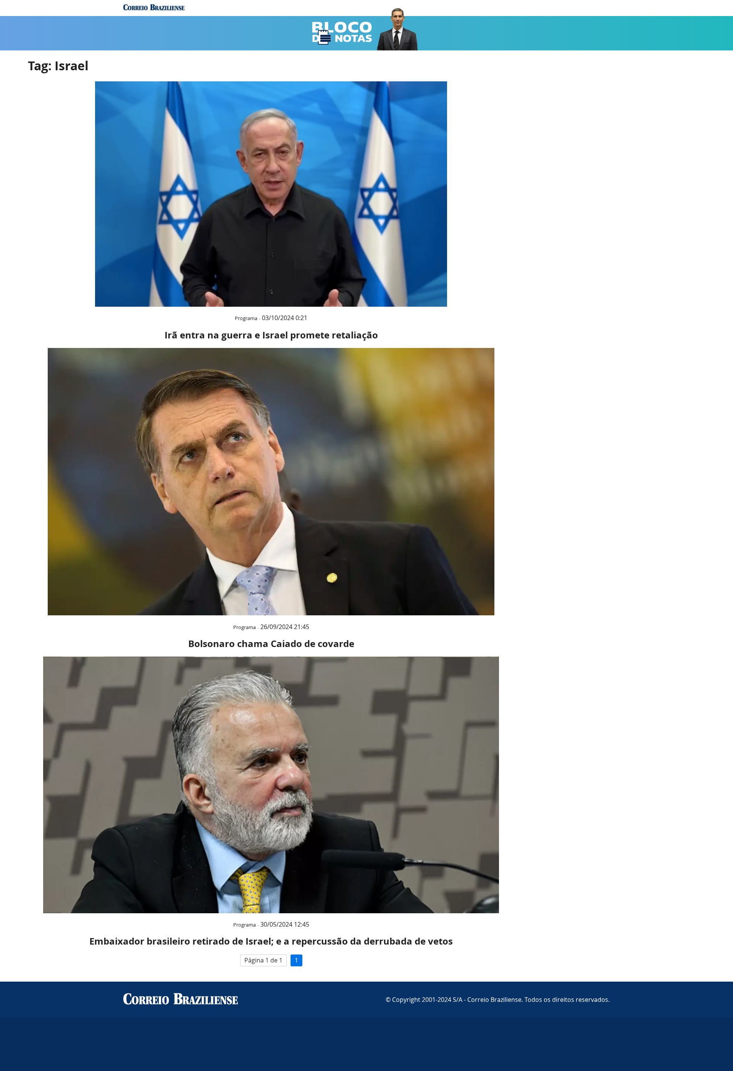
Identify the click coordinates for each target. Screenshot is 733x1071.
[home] (153, 8)
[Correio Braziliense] (180, 999)
